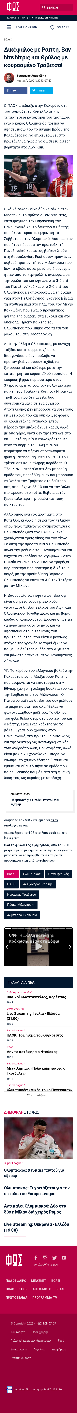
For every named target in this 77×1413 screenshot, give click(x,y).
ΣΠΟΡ (23, 1289)
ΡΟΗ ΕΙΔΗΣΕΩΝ (26, 27)
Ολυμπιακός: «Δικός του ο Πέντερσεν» (39, 1090)
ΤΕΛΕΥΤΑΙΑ (21, 982)
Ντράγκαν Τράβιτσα (21, 894)
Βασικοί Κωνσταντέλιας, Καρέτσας (36, 997)
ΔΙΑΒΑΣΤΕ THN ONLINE (32, 17)
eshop (44, 860)
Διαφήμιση (59, 1349)
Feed (61, 1340)
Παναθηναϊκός (58, 874)
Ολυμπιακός (32, 874)
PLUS (60, 1289)
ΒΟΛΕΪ (55, 1281)
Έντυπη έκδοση (21, 1358)
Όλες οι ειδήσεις (37, 1095)
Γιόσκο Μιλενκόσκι (20, 905)
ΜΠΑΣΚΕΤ (38, 1281)
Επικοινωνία (19, 1349)
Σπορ (10, 1047)
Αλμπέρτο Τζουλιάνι (22, 915)
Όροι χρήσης (40, 1332)
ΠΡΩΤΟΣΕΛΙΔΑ (16, 1297)
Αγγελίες (39, 1349)
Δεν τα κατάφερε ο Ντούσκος (32, 1052)
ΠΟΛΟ (10, 1289)
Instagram (11, 838)
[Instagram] (45, 1258)
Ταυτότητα (18, 1332)
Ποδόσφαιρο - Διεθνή (19, 992)
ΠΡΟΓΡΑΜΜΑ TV (44, 1297)
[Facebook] (35, 1258)
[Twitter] (54, 1258)
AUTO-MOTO (42, 1289)
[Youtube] (64, 1258)
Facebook (48, 833)
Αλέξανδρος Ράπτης (38, 884)
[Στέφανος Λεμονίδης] (9, 78)
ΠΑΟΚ (11, 884)
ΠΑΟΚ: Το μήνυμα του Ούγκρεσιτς (35, 1035)
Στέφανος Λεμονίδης (31, 76)
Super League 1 (16, 1030)
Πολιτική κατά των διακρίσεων (31, 1340)
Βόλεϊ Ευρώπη (15, 1008)
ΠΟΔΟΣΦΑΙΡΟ (16, 1281)
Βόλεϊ (8, 39)
